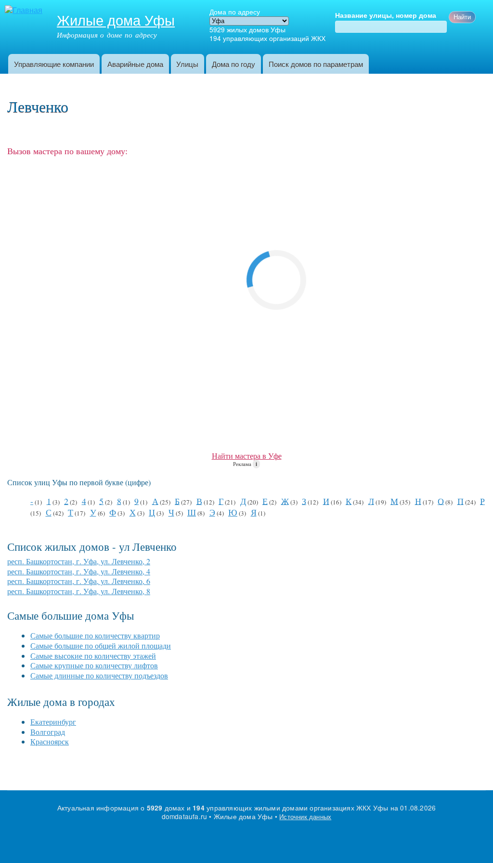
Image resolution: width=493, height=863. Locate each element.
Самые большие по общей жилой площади (100, 645)
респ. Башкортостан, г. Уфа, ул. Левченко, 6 (78, 581)
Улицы (187, 64)
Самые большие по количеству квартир (95, 635)
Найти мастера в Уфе (247, 456)
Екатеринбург (53, 722)
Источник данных (305, 816)
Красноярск (49, 741)
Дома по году (233, 64)
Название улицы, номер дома (385, 15)
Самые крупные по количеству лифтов (94, 665)
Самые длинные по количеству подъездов (99, 675)
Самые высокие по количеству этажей (93, 656)
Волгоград (47, 732)
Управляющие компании (54, 64)
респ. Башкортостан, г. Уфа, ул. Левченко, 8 (78, 591)
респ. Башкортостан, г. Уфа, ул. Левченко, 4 (78, 571)
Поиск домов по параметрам (316, 64)
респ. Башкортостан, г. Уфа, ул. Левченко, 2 (78, 561)
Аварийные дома (135, 64)
